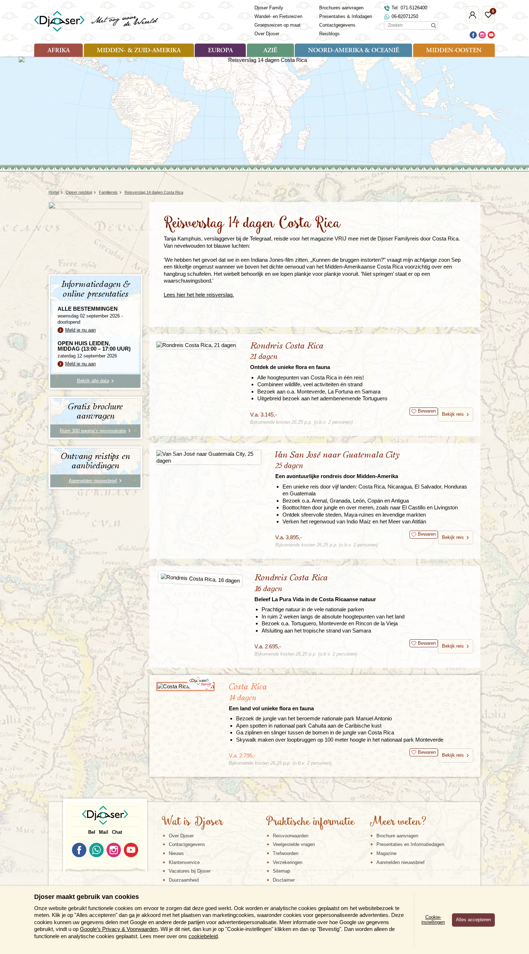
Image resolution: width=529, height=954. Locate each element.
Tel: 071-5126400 (409, 7)
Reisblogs (329, 33)
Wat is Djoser (192, 822)
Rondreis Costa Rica (290, 356)
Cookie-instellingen (433, 919)
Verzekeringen (287, 862)
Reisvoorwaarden (290, 835)
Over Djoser (266, 33)
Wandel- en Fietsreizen (278, 16)
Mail (103, 832)
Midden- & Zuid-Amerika (139, 51)
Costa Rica (271, 697)
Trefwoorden (285, 853)
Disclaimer (284, 880)
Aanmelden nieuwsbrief (400, 862)
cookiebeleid (203, 936)
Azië (270, 51)
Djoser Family (268, 7)
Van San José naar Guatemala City (337, 465)
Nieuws (176, 853)
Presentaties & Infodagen (345, 16)
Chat (117, 832)
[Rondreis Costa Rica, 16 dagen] (200, 579)
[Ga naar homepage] (96, 21)
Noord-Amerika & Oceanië (353, 51)
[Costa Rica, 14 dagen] (185, 686)
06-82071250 (405, 16)
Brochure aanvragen (397, 835)
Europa (220, 51)
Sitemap (281, 871)
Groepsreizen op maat (277, 25)
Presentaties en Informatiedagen (410, 844)
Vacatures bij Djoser (190, 871)
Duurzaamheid (184, 880)
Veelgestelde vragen (294, 844)
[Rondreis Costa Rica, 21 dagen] (196, 345)
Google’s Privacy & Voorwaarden (119, 929)
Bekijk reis (453, 414)
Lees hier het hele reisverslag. (199, 295)
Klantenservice (184, 862)
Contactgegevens (337, 25)
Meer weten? (398, 822)
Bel (91, 832)
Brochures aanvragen (341, 7)
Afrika (59, 51)
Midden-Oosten (453, 51)
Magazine (386, 853)
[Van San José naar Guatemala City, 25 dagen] (209, 457)
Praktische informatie (310, 822)
